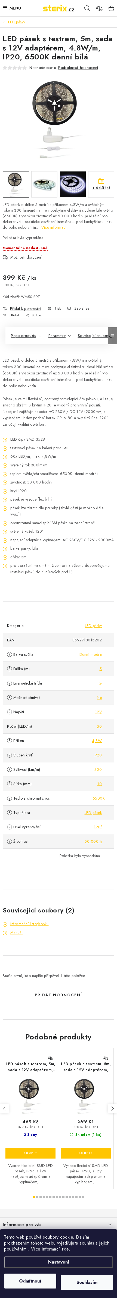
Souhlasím (86, 1282)
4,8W (97, 740)
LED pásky (93, 625)
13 (76, 1197)
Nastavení (58, 1262)
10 (99, 784)
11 (70, 1197)
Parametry (57, 335)
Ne (99, 697)
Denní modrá (90, 654)
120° (98, 827)
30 (99, 726)
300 (98, 769)
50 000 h (93, 841)
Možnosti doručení (26, 257)
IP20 (98, 755)
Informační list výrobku (29, 924)
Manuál (16, 932)
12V (98, 712)
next (112, 1108)
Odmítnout (30, 1281)
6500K (99, 798)
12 (73, 1197)
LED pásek (93, 812)
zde (65, 1249)
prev (4, 1108)
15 (83, 1197)
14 (80, 1197)
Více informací (53, 227)
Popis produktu (23, 335)
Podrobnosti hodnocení (78, 67)
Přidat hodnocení (58, 995)
